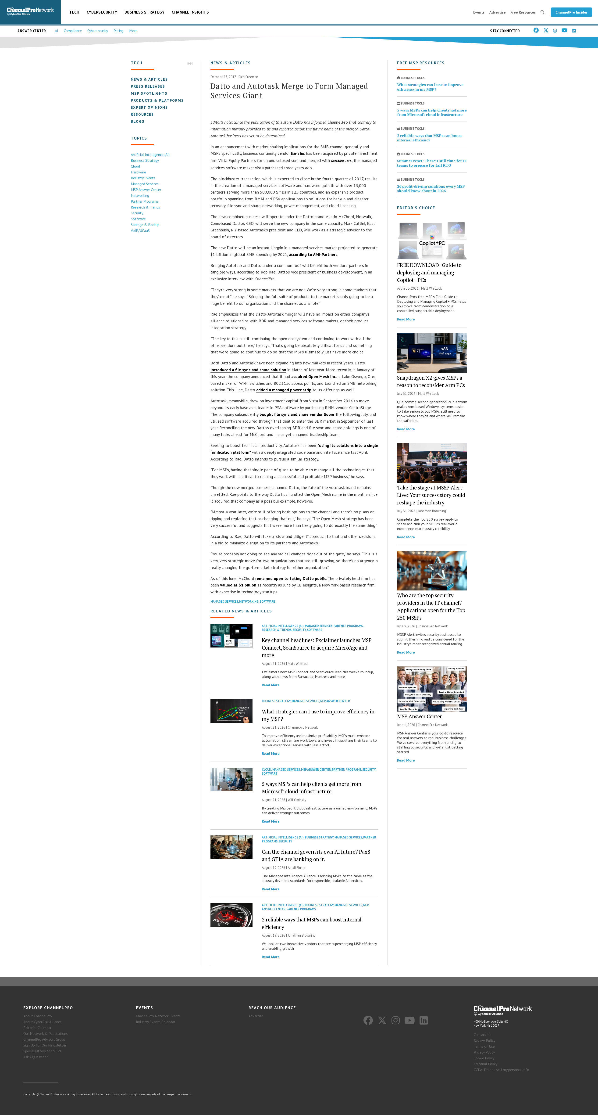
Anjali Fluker (297, 867)
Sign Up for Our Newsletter (44, 1045)
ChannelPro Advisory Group (44, 1039)
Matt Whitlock (298, 663)
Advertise (497, 12)
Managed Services (145, 183)
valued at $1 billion (238, 585)
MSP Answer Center (146, 189)
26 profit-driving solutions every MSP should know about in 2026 (431, 188)
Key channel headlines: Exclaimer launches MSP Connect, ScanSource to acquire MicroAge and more (317, 647)
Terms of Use (484, 1046)
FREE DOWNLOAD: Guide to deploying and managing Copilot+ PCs (429, 272)
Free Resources (523, 12)
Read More (271, 685)
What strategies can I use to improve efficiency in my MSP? (430, 87)
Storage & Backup (145, 224)
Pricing (119, 30)
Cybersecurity (102, 12)
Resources (142, 114)
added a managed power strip (283, 389)
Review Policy (484, 1040)
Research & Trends (145, 207)
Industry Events (143, 178)
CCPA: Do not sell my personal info (501, 1069)
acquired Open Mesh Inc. (314, 376)
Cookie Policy (484, 1058)
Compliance (73, 30)
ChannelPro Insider (571, 12)
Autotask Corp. (341, 161)
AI (56, 30)
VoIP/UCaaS (140, 230)
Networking (140, 195)
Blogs (138, 121)
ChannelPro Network (303, 727)
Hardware (138, 172)
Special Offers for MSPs (42, 1051)
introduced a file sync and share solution (248, 369)
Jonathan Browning (302, 935)
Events (479, 12)
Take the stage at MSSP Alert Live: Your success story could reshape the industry (431, 495)
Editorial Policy (485, 1063)
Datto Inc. (298, 154)
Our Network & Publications (45, 1033)
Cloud (135, 166)
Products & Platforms (157, 100)
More (133, 30)
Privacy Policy (484, 1052)
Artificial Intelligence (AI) (150, 154)
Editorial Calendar (37, 1027)
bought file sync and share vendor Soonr (297, 414)
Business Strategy (145, 12)
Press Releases (148, 86)
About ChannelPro (37, 1016)
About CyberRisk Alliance (42, 1021)
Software (138, 218)
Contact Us (482, 1034)
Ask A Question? (35, 1056)
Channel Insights (190, 12)
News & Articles (149, 79)
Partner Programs (144, 201)
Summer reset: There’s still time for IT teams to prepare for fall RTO (432, 163)
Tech (74, 12)
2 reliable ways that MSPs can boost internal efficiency (429, 138)
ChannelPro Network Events (158, 1016)
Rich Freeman (248, 77)
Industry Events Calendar (155, 1021)
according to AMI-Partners (313, 254)
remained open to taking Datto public (290, 578)
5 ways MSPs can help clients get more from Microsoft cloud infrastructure (432, 112)
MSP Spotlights (149, 93)
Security (137, 213)
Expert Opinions (149, 107)
